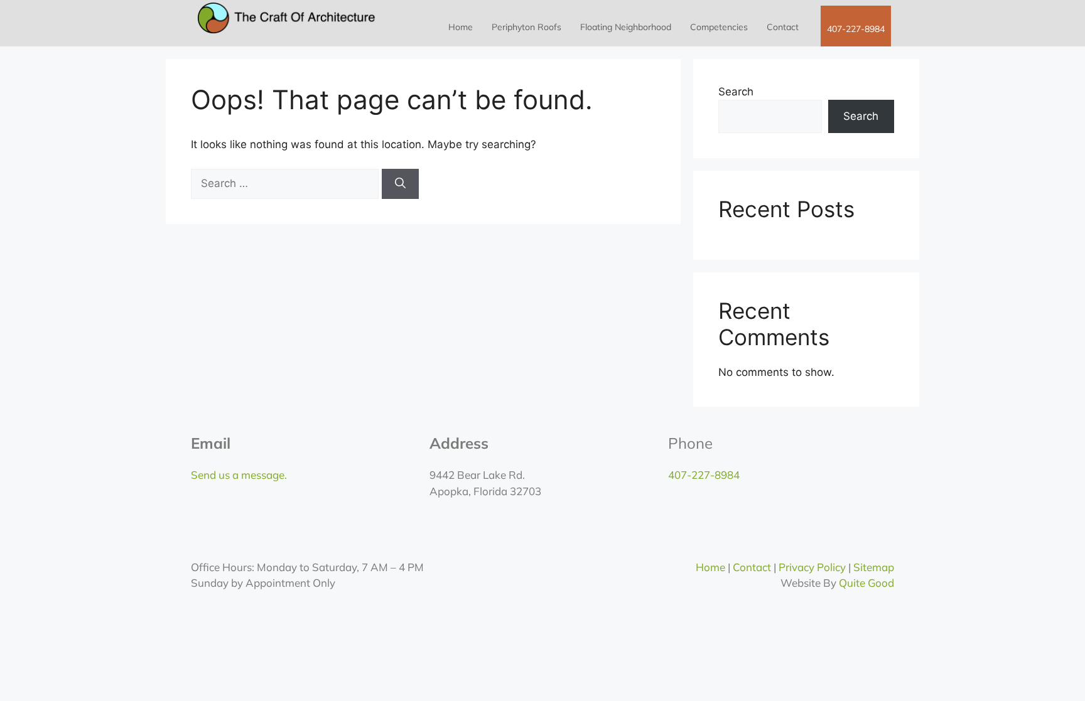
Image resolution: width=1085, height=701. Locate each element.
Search (735, 91)
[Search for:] (286, 183)
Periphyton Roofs (526, 27)
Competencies (719, 27)
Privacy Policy (812, 567)
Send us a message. (239, 474)
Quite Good (866, 582)
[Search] (400, 184)
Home (460, 27)
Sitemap (873, 567)
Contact (783, 27)
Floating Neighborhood (625, 27)
